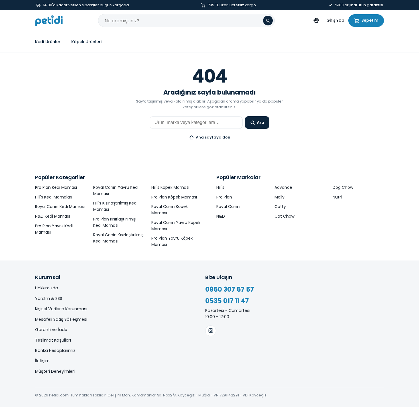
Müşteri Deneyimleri (55, 371)
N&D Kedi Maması (52, 216)
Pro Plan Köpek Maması (174, 197)
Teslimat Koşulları (53, 340)
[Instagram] (210, 330)
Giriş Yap (335, 20)
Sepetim (369, 20)
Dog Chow (343, 187)
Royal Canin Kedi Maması (60, 206)
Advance (283, 187)
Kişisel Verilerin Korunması (61, 309)
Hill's (220, 187)
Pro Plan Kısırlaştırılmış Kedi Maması (114, 222)
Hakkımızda (46, 288)
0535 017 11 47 (227, 300)
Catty (280, 206)
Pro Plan (224, 197)
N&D (220, 216)
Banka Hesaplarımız (55, 350)
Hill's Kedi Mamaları (53, 197)
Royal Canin (228, 206)
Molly (279, 197)
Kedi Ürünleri (48, 42)
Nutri (337, 197)
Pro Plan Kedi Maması (56, 187)
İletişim (42, 361)
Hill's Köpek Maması (170, 187)
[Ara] (268, 20)
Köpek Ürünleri (86, 42)
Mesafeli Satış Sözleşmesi (61, 319)
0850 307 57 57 (229, 289)
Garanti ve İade (51, 329)
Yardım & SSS (48, 298)
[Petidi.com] (49, 21)
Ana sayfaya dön (213, 137)
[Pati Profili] (316, 20)
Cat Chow (284, 216)
